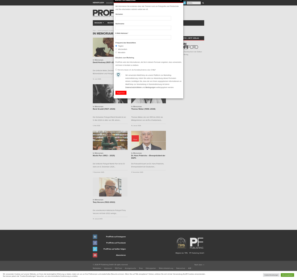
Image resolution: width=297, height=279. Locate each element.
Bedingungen (150, 87)
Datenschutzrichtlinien (133, 87)
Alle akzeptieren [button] (287, 275)
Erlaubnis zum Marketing (124, 57)
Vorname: (119, 14)
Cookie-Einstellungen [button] (271, 275)
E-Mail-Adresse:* (121, 33)
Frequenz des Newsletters (125, 42)
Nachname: (119, 23)
